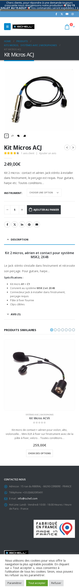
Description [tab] (19, 239)
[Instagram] (72, 14)
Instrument (13, 193)
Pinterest (29, 224)
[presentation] (9, 100)
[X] (61, 14)
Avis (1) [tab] (15, 314)
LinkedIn (22, 224)
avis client (27, 153)
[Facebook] (56, 14)
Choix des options (39, 453)
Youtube (22, 577)
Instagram (30, 577)
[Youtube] (67, 14)
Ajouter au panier (46, 209)
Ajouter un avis (47, 153)
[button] (51, 329)
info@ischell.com (27, 498)
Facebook (7, 224)
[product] (39, 374)
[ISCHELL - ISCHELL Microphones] (23, 26)
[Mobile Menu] (7, 26)
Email (36, 224)
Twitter (14, 224)
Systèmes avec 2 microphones (39, 414)
